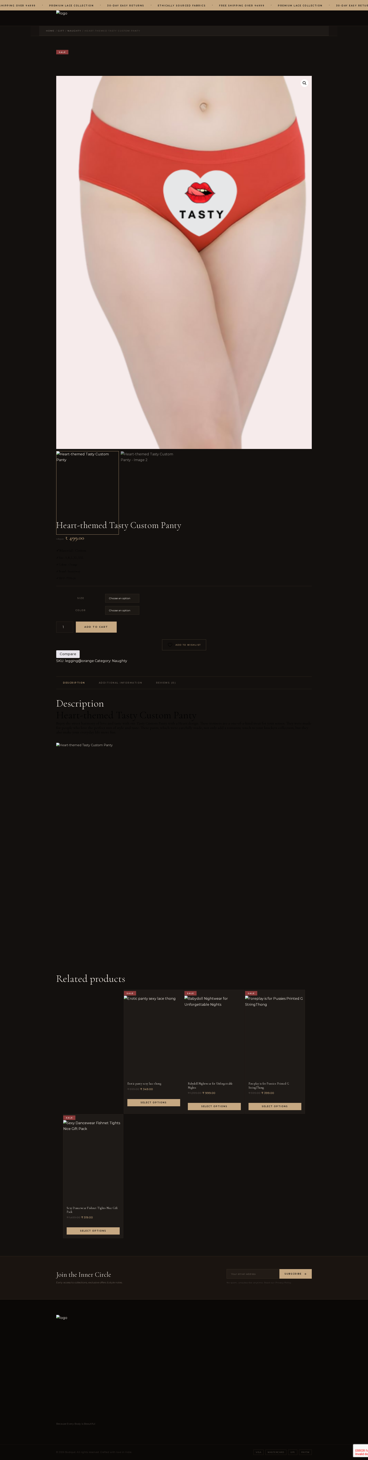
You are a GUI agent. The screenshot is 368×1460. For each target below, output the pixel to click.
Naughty (119, 661)
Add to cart (96, 626)
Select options (154, 1102)
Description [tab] (74, 682)
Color (80, 610)
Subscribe (293, 1273)
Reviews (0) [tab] (166, 682)
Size (80, 598)
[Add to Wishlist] (178, 997)
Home (50, 30)
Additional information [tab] (120, 682)
